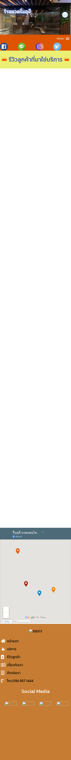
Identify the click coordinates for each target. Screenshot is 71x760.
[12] (19, 129)
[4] (19, 81)
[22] (52, 224)
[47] (52, 461)
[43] (52, 414)
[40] (19, 390)
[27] (19, 295)
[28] (52, 295)
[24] (52, 248)
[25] (19, 271)
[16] (19, 176)
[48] (19, 485)
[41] (52, 390)
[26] (52, 271)
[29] (19, 319)
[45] (52, 438)
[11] (52, 105)
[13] (52, 129)
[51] (52, 509)
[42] (19, 414)
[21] (19, 224)
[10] (19, 105)
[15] (52, 153)
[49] (52, 485)
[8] (52, 81)
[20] (52, 200)
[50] (19, 509)
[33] (19, 366)
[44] (19, 438)
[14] (19, 153)
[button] (60, 39)
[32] (52, 343)
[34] (52, 366)
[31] (19, 343)
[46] (19, 461)
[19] (19, 200)
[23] (19, 248)
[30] (52, 319)
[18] (52, 176)
